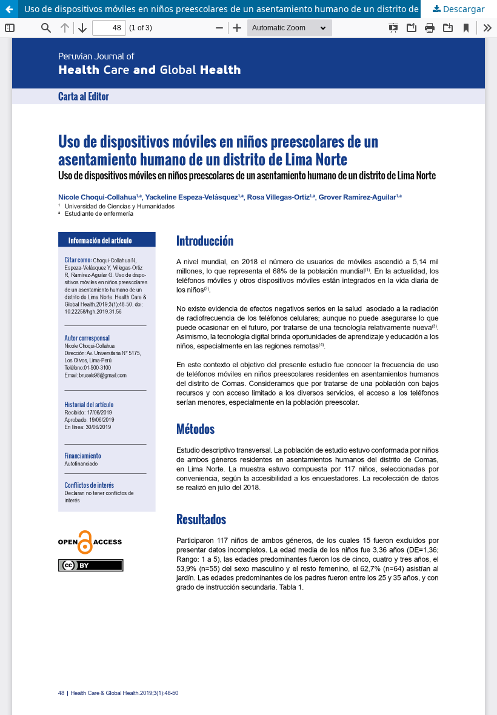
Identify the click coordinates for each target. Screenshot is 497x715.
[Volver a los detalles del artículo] (9, 9)
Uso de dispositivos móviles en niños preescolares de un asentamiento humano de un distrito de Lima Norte (245, 9)
